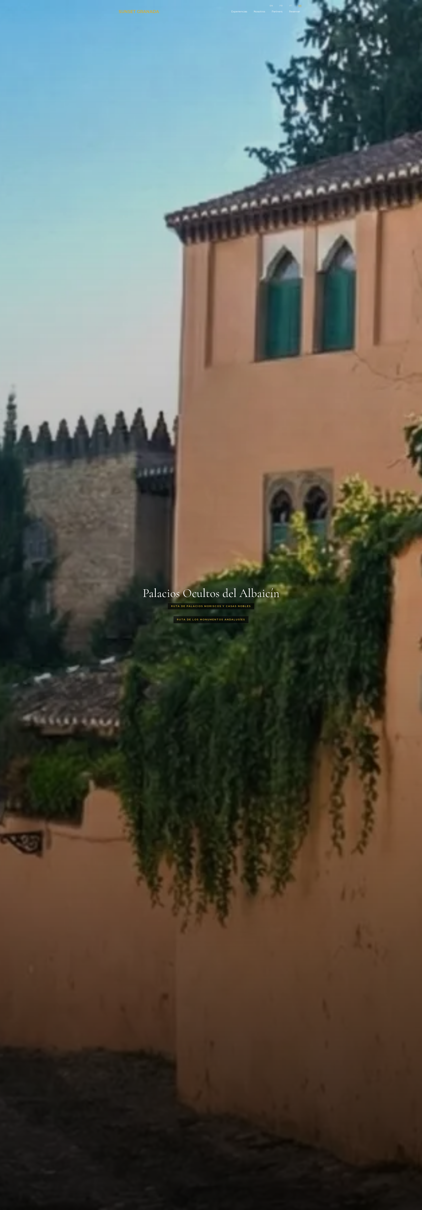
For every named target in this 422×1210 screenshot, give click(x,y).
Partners (277, 11)
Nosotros (259, 11)
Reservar (294, 11)
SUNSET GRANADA (139, 11)
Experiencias (239, 11)
